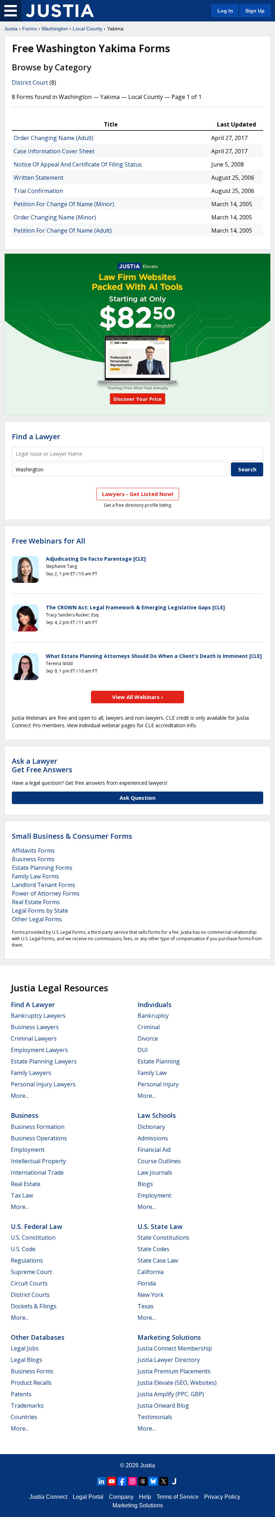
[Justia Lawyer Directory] (174, 1481)
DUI (143, 1050)
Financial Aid (154, 1150)
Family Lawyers (31, 1073)
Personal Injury (158, 1084)
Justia (11, 28)
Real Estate (25, 1184)
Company (121, 1497)
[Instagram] (132, 1481)
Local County (87, 28)
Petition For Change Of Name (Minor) (64, 204)
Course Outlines (159, 1161)
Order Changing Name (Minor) (55, 217)
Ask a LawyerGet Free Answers (42, 765)
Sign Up (255, 11)
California (151, 1272)
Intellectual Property (38, 1161)
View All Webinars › (137, 696)
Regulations (27, 1260)
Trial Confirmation (38, 191)
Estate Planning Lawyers (44, 1061)
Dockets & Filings (34, 1306)
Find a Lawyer (36, 436)
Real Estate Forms (36, 902)
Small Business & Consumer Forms (72, 836)
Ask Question (137, 797)
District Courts (30, 1295)
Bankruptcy (153, 1016)
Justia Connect (48, 1497)
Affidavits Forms (33, 850)
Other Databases (37, 1337)
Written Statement (38, 178)
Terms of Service (177, 1497)
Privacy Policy (222, 1497)
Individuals (155, 1004)
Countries (24, 1417)
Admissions (153, 1138)
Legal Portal (88, 1497)
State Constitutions (163, 1237)
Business (24, 1115)
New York (151, 1295)
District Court (30, 82)
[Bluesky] (153, 1481)
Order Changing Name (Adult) (53, 138)
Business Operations (39, 1138)
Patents (21, 1394)
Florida (147, 1283)
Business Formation (37, 1127)
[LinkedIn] (101, 1481)
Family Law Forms (35, 876)
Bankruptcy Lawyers (38, 1016)
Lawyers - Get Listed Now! (137, 493)
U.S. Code (23, 1249)
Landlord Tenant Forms (43, 885)
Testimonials (155, 1417)
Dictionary (151, 1127)
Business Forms (33, 859)
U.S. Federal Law (36, 1226)
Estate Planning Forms (42, 868)
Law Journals (155, 1172)
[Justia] (60, 10)
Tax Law (22, 1195)
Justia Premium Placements (174, 1371)
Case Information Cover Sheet (54, 151)
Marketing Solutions (169, 1337)
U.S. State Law (160, 1226)
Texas (146, 1306)
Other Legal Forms (37, 919)
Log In (225, 11)
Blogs (145, 1184)
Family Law (152, 1073)
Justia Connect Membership (175, 1348)
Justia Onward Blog (163, 1405)
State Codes (153, 1249)
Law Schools (157, 1115)
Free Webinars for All (48, 541)
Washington (55, 28)
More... (20, 1096)
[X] (163, 1481)
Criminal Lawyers (34, 1038)
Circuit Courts (29, 1283)
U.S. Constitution (33, 1237)
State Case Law (158, 1260)
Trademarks (27, 1405)
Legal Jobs (25, 1348)
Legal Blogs (26, 1360)
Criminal (149, 1027)
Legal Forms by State (40, 910)
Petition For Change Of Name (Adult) (63, 230)
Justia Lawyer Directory (169, 1360)
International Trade (37, 1172)
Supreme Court (31, 1272)
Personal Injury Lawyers (43, 1084)
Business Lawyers (35, 1027)
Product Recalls (31, 1383)
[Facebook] (122, 1481)
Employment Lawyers (39, 1050)
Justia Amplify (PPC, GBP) (171, 1394)
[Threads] (143, 1481)
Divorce (148, 1038)
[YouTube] (111, 1481)
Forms (29, 28)
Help (145, 1497)
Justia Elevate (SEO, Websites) (177, 1383)
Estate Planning (159, 1061)
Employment (27, 1150)
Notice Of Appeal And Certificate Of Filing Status (78, 164)
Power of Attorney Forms (45, 893)
